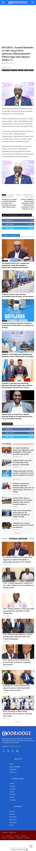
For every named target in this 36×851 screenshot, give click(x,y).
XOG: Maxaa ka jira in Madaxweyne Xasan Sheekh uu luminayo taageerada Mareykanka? (17, 662)
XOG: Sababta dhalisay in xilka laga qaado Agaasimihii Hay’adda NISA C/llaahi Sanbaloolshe (18, 611)
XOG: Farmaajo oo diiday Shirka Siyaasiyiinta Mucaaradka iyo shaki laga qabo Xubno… (17, 713)
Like (32, 220)
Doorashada (14, 70)
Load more (17, 533)
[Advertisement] (18, 27)
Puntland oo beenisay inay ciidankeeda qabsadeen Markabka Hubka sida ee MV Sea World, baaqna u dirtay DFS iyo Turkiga (17, 385)
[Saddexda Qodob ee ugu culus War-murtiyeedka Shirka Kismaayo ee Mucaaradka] (18, 281)
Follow (31, 224)
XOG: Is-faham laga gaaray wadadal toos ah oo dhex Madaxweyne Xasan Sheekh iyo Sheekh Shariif (18, 585)
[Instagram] (8, 751)
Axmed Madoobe (11, 194)
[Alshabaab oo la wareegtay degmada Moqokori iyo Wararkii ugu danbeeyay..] (7, 525)
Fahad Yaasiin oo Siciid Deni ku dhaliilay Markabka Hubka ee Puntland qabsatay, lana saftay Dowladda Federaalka (17, 416)
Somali (26, 70)
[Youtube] (17, 751)
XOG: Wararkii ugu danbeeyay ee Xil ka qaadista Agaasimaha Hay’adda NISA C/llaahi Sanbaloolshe (17, 636)
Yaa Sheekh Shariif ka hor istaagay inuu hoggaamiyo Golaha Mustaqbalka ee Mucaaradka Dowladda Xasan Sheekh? (15, 265)
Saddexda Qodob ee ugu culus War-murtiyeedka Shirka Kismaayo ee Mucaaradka (22, 462)
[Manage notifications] (31, 846)
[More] (23, 77)
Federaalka (20, 70)
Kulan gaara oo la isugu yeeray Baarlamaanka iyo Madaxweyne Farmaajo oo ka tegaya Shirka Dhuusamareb (9, 203)
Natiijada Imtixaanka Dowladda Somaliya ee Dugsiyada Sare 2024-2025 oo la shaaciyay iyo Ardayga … (18, 325)
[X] (12, 751)
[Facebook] (3, 751)
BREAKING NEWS (6, 70)
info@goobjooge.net (15, 746)
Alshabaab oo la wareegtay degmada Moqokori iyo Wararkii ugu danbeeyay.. (23, 525)
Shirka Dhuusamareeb (28, 194)
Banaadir (4, 320)
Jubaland (31, 70)
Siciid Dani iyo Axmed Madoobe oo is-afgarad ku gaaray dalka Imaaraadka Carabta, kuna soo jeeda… (16, 688)
